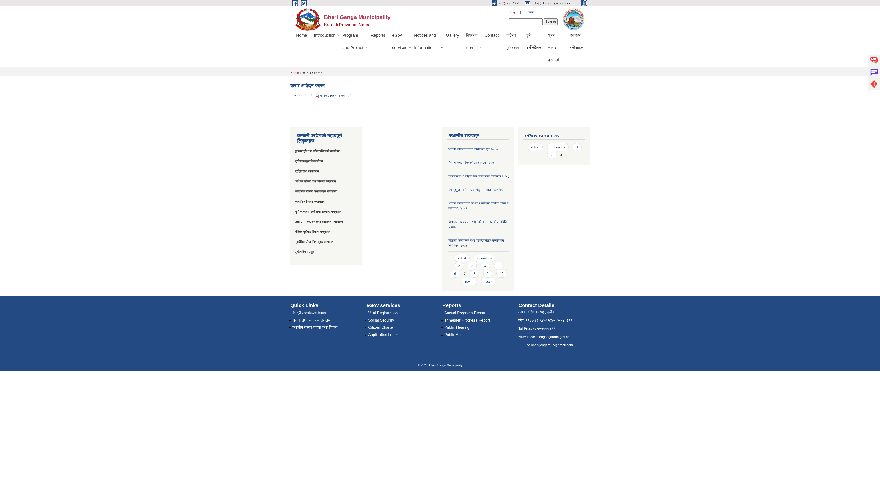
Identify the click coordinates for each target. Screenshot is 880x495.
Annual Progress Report (464, 313)
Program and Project (352, 41)
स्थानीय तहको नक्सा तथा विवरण (314, 327)
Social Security (381, 320)
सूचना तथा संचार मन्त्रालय (311, 320)
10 (501, 273)
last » (488, 281)
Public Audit (454, 335)
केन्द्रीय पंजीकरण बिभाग (309, 313)
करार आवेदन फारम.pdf (335, 96)
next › (469, 281)
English (514, 12)
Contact (491, 35)
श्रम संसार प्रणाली (553, 47)
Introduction (325, 35)
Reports (378, 35)
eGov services (399, 41)
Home (301, 35)
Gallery (452, 35)
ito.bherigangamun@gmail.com (550, 345)
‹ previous (484, 258)
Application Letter (383, 335)
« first (462, 258)
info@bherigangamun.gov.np (548, 337)
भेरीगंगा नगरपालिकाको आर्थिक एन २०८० (471, 163)
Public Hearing (456, 327)
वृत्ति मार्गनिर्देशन (533, 41)
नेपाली (531, 12)
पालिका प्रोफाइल (512, 41)
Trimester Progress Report (467, 320)
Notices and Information (425, 41)
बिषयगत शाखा (472, 41)
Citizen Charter (381, 327)
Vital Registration (383, 313)
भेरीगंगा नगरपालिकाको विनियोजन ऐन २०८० (473, 149)
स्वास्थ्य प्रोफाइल (576, 41)
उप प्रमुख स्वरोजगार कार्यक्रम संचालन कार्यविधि (475, 190)
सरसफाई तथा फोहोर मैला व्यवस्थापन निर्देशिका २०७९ (478, 176)
